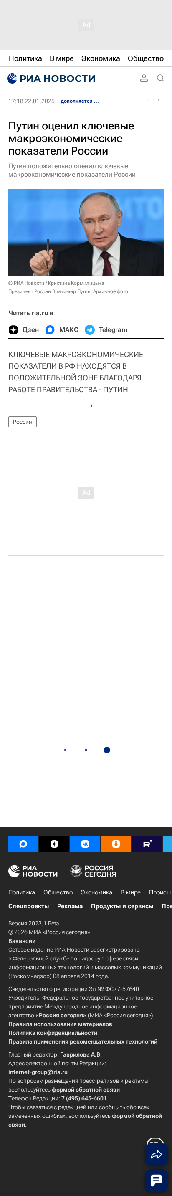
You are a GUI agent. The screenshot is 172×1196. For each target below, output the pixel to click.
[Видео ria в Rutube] (147, 844)
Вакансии (21, 941)
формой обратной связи (86, 1089)
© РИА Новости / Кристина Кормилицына (56, 283)
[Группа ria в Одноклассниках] (116, 844)
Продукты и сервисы (122, 906)
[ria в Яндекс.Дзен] (54, 844)
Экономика (96, 892)
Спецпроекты (28, 906)
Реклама (70, 906)
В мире (131, 892)
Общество (58, 892)
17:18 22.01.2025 (31, 101)
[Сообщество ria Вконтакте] (85, 844)
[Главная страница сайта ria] (50, 78)
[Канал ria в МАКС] (23, 844)
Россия (22, 421)
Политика (21, 892)
